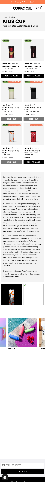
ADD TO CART (11, 76)
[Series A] (22, 332)
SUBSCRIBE (22, 471)
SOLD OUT (11, 119)
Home (5, 17)
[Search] (37, 8)
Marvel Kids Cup (10, 67)
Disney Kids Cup (32, 151)
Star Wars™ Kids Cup (10, 109)
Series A (11, 348)
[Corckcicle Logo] (22, 8)
